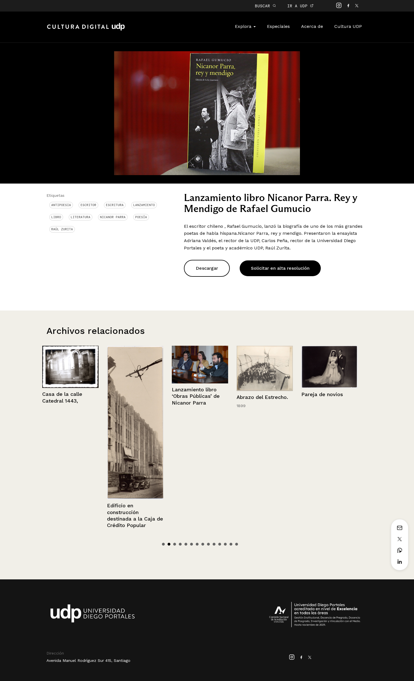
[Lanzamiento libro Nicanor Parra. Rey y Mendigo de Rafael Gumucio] (207, 112)
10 (214, 544)
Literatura (80, 217)
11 (219, 544)
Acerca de (312, 26)
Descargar (207, 268)
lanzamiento (144, 205)
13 (231, 544)
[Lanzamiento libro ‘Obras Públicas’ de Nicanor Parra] (135, 364)
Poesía (141, 217)
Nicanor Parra (113, 217)
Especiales (278, 26)
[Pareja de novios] (265, 367)
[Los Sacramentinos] (329, 387)
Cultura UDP (348, 26)
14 (236, 544)
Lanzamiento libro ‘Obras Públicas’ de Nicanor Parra (131, 396)
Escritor (88, 205)
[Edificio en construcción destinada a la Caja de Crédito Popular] (70, 423)
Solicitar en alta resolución (280, 268)
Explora (244, 26)
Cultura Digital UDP (85, 30)
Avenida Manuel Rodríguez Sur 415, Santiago (88, 660)
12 (225, 544)
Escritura (115, 205)
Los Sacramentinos (325, 435)
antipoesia (61, 205)
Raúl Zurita (62, 229)
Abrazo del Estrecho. (197, 397)
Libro (56, 217)
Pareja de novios (257, 394)
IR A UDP (298, 5)
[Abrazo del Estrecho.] (200, 368)
